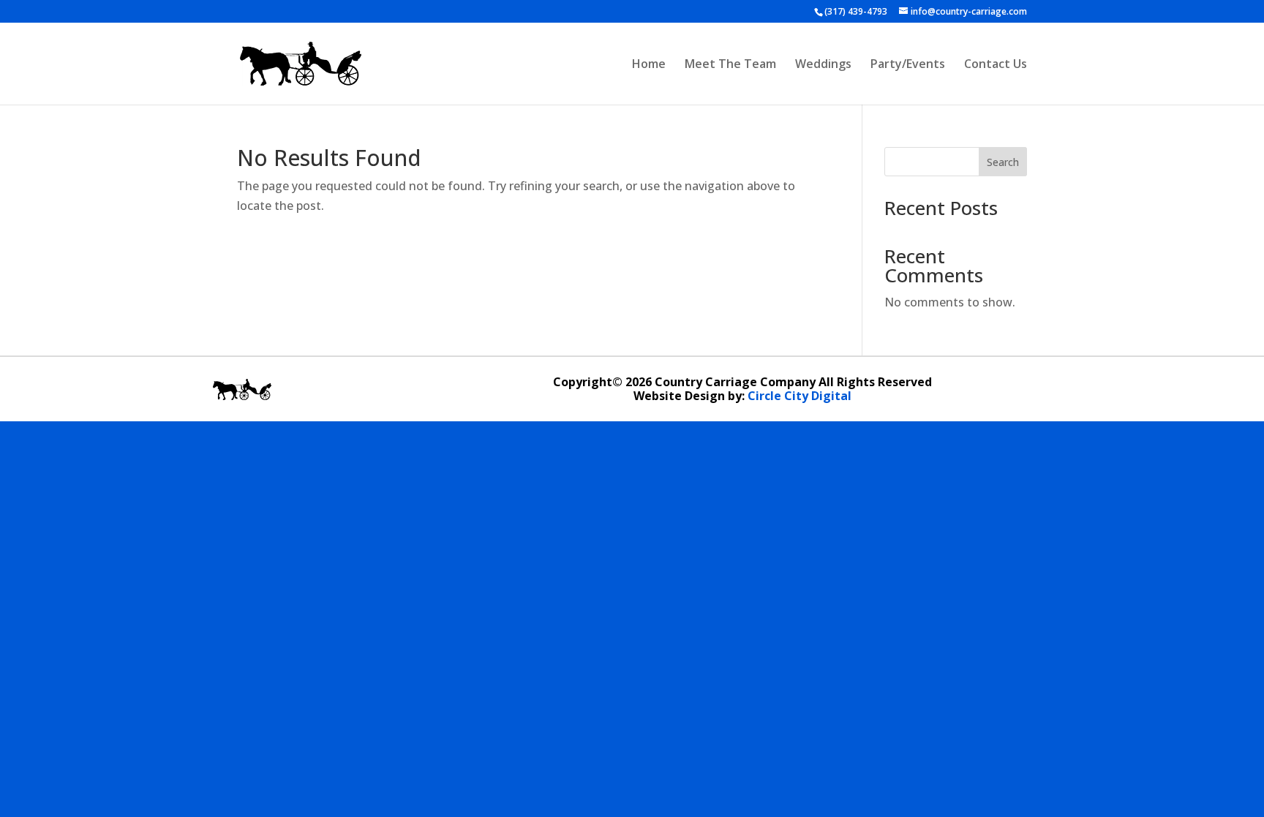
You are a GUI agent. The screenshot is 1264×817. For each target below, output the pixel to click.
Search (1003, 162)
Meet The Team (730, 65)
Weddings (823, 65)
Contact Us (995, 65)
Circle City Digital (799, 396)
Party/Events (907, 65)
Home (649, 65)
